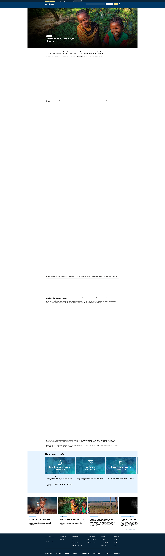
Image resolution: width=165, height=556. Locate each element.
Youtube (50, 541)
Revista (115, 545)
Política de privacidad (85, 553)
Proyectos (70, 1)
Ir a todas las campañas (131, 529)
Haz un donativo (103, 537)
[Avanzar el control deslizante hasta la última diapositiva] (45, 490)
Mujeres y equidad (75, 542)
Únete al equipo (58, 1)
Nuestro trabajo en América (91, 539)
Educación (73, 537)
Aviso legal (75, 553)
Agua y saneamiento (75, 540)
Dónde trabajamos (91, 536)
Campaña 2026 (77, 1)
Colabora (103, 536)
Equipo (61, 537)
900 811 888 (47, 1)
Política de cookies (96, 553)
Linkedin (52, 541)
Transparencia (62, 540)
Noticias (115, 537)
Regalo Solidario (103, 545)
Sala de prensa (116, 543)
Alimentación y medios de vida (77, 545)
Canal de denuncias (117, 553)
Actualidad (50, 6)
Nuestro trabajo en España (91, 542)
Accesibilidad (58, 553)
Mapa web (67, 553)
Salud (73, 539)
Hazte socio (102, 539)
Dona (116, 3)
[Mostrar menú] (119, 4)
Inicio (46, 6)
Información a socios (48, 553)
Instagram (48, 541)
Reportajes (115, 539)
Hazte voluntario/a (104, 540)
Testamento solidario (104, 542)
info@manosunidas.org (116, 550)
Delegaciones (65, 1)
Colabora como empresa (105, 543)
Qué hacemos (75, 536)
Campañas (55, 6)
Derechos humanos (75, 543)
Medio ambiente (74, 546)
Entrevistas (115, 540)
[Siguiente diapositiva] (137, 490)
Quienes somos (63, 536)
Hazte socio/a (109, 3)
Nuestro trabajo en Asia (90, 540)
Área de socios (117, 1)
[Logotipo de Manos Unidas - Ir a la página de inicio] (50, 4)
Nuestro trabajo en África (91, 537)
